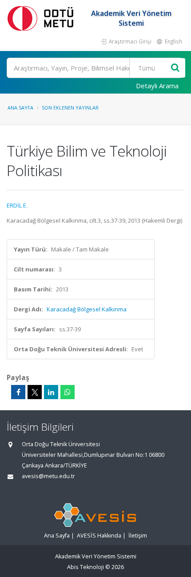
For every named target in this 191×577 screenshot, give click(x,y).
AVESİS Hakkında (99, 535)
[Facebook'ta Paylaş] (18, 392)
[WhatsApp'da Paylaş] (67, 392)
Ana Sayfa (20, 107)
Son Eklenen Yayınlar (70, 107)
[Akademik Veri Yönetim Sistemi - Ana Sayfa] (42, 18)
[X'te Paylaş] (35, 392)
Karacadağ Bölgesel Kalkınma (87, 309)
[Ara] (175, 68)
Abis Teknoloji (85, 567)
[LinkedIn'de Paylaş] (51, 392)
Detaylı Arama (157, 85)
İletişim (137, 535)
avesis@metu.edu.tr (48, 476)
